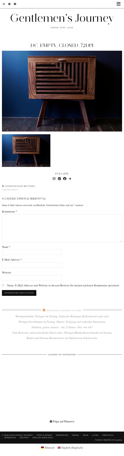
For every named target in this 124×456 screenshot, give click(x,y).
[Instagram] (4, 4)
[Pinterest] (9, 4)
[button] (120, 4)
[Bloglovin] (70, 178)
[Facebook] (15, 4)
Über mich (108, 435)
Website (6, 272)
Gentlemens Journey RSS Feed (63, 310)
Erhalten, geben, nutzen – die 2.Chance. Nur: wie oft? (62, 327)
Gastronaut (18, 188)
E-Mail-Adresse (12, 259)
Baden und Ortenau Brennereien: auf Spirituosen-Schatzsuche (62, 338)
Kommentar (9, 211)
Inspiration (62, 435)
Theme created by (108, 440)
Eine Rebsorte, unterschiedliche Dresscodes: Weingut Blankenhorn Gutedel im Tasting (62, 332)
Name (6, 247)
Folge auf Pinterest (63, 421)
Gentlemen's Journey (62, 17)
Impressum (10, 438)
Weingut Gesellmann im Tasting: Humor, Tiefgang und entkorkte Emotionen (62, 322)
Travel (75, 435)
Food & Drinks (44, 435)
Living (95, 435)
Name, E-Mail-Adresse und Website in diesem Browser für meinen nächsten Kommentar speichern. (63, 285)
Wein (85, 435)
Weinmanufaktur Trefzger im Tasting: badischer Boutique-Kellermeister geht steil (62, 316)
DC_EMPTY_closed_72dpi (62, 45)
